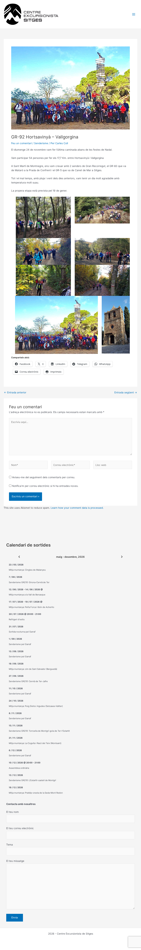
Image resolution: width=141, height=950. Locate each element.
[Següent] (122, 557)
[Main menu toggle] (134, 14)
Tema (9, 844)
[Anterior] (19, 557)
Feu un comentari (21, 143)
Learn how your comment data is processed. (77, 507)
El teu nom (12, 811)
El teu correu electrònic (20, 828)
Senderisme (41, 143)
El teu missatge (15, 860)
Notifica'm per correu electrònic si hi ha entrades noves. (45, 485)
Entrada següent (125, 392)
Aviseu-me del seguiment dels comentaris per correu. (43, 477)
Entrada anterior (15, 392)
